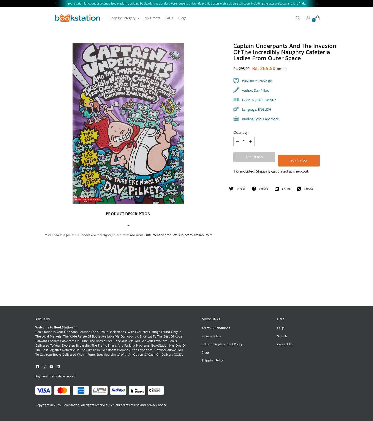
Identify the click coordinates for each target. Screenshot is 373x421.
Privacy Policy (211, 336)
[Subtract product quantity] (250, 141)
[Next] (317, 3)
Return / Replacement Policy (222, 344)
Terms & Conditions (216, 328)
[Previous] (55, 3)
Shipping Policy (213, 360)
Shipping (263, 171)
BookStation (70, 405)
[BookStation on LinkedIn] (58, 367)
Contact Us (285, 344)
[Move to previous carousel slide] (324, 291)
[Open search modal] (297, 18)
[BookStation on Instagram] (44, 367)
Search (282, 336)
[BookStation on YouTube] (51, 367)
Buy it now (299, 160)
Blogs (205, 352)
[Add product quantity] (237, 141)
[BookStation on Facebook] (38, 367)
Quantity (240, 132)
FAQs (280, 328)
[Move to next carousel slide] (334, 291)
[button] (11, 377)
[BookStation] (77, 18)
